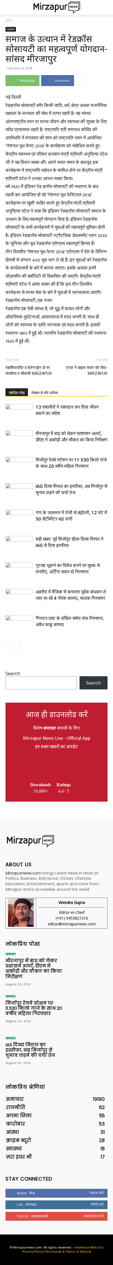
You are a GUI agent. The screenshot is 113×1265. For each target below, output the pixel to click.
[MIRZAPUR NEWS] (56, 841)
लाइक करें (97, 1193)
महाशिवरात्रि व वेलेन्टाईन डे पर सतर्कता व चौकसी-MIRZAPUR (28, 370)
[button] (9, 7)
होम (8, 21)
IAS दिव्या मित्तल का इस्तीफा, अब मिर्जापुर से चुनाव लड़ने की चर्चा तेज (30, 1050)
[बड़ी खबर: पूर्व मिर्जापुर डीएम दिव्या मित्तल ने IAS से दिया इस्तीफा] (19, 545)
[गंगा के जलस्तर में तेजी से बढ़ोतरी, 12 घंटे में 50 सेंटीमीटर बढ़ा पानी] (19, 519)
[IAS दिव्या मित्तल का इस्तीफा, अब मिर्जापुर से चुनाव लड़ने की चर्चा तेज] (19, 492)
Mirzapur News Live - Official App (56, 738)
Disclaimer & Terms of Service (68, 1251)
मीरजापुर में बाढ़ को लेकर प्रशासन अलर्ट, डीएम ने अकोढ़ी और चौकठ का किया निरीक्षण (33, 969)
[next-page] (17, 645)
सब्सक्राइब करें (94, 1216)
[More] (81, 80)
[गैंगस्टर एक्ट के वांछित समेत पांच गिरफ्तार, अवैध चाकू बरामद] (19, 624)
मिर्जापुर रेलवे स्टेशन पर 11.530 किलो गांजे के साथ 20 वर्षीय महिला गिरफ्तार (33, 1008)
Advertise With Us (88, 1247)
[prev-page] (8, 645)
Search (12, 673)
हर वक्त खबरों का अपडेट (56, 747)
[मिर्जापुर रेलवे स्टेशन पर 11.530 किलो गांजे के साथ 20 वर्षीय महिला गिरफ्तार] (19, 466)
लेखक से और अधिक (44, 393)
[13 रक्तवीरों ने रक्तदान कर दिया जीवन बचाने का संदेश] (19, 413)
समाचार (10, 29)
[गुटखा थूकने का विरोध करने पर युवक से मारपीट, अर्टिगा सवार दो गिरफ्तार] (19, 571)
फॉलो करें (97, 1204)
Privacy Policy (32, 1251)
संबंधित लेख (17, 393)
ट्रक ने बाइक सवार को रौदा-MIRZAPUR (87, 370)
